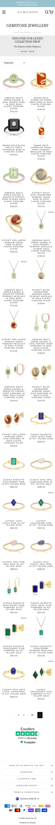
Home (16, 32)
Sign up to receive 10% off (26, 765)
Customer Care (26, 779)
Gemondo (27, 772)
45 (32, 714)
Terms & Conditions (27, 792)
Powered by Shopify (27, 822)
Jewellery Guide (27, 785)
